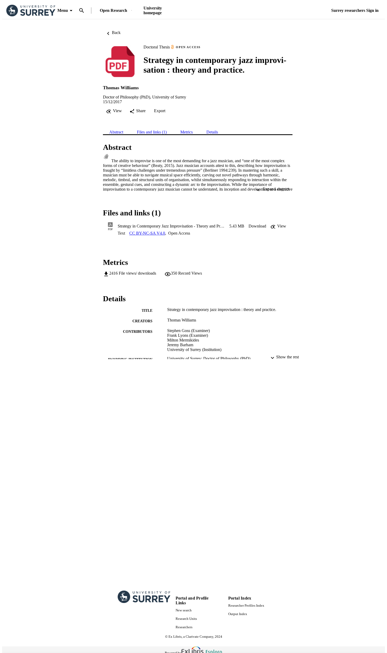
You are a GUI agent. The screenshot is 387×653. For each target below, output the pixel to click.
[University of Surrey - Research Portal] (30, 11)
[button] (257, 226)
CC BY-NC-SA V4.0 (147, 233)
